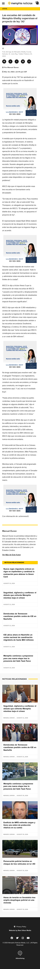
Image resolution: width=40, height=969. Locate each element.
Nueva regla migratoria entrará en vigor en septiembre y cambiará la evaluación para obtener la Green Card (18, 572)
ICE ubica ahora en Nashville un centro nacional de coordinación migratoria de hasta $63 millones (18, 637)
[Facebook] (11, 938)
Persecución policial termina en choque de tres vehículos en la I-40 (19, 862)
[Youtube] (28, 938)
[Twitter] (17, 938)
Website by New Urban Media (20, 930)
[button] (3, 3)
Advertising (20, 958)
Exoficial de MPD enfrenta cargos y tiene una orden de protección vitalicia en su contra (19, 825)
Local (4, 8)
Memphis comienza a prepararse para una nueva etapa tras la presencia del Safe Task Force (18, 658)
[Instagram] (22, 938)
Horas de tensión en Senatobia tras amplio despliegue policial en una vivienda (19, 900)
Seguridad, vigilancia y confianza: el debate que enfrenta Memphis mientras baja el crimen (19, 595)
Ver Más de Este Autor (11, 555)
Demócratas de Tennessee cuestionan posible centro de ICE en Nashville (19, 616)
